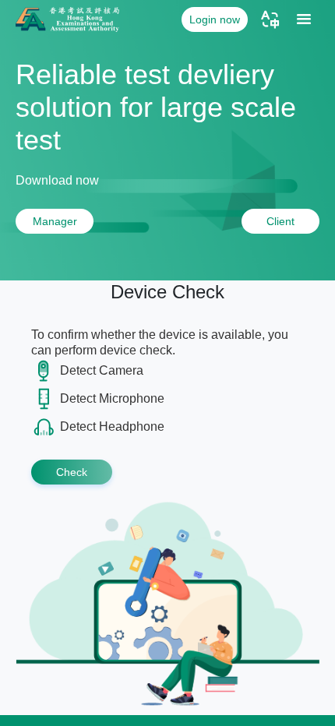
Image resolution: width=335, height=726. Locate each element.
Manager (55, 221)
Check (71, 472)
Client (280, 221)
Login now (214, 19)
